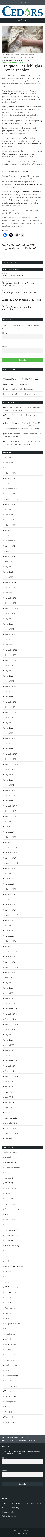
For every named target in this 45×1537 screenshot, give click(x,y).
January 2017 (9, 946)
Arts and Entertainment (12, 62)
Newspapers (9, 1282)
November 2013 (10, 1123)
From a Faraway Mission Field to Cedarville (19, 308)
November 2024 (10, 541)
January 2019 (9, 842)
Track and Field (10, 1396)
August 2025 (9, 504)
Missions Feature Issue (13, 1266)
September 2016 (11, 967)
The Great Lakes (10, 1386)
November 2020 (10, 754)
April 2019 (8, 827)
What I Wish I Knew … (14, 275)
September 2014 (11, 1076)
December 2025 (10, 483)
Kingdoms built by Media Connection (21, 300)
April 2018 (8, 879)
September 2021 (11, 712)
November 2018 (10, 853)
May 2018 (8, 873)
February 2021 (10, 738)
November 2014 (10, 1066)
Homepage (8, 1240)
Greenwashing (10, 1225)
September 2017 (11, 915)
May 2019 (8, 821)
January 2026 (9, 478)
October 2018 (10, 858)
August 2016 (9, 972)
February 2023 (10, 634)
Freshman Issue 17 (11, 1204)
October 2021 (10, 707)
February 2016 (10, 998)
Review (7, 1329)
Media (7, 1261)
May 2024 (8, 567)
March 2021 (9, 733)
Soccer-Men (9, 1339)
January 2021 (9, 743)
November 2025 (10, 489)
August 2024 (9, 556)
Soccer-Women (10, 1344)
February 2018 (10, 889)
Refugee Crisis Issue (12, 1324)
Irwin (7, 434)
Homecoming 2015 (12, 1235)
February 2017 (10, 941)
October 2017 (10, 910)
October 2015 (10, 1019)
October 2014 (10, 1071)
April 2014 (8, 1097)
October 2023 (10, 603)
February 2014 (10, 1107)
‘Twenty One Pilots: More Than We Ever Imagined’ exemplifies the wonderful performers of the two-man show (24, 426)
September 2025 (11, 499)
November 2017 (10, 905)
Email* (4, 346)
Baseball (7, 1157)
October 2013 (10, 1128)
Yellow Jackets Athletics (11, 1516)
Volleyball (8, 1412)
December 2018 (10, 847)
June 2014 (8, 1087)
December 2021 (10, 697)
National (7, 1272)
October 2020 (10, 759)
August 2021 (9, 717)
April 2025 (8, 515)
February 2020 (10, 790)
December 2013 (10, 1118)
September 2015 (11, 1024)
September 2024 (11, 551)
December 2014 (10, 1061)
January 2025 (9, 530)
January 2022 (9, 691)
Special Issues (9, 1360)
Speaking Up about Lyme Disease (19, 292)
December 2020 (10, 749)
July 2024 (8, 561)
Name (4, 333)
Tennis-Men (9, 1381)
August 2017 (9, 920)
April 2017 (8, 931)
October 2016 (10, 962)
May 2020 (8, 775)
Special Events (10, 1355)
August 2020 (9, 769)
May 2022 (8, 671)
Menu (24, 20)
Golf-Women (9, 1220)
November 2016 (10, 957)
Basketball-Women (12, 1168)
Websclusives (9, 1417)
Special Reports (10, 1365)
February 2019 (10, 837)
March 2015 (9, 1045)
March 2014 (9, 1102)
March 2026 (9, 468)
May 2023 (8, 619)
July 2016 (8, 977)
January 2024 (9, 587)
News (6, 1277)
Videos (7, 1407)
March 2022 (9, 681)
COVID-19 (8, 1183)
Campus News (10, 1178)
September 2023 (11, 608)
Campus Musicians (12, 1173)
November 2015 (10, 1014)
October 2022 (10, 655)
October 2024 (10, 546)
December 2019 (10, 801)
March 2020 (9, 785)
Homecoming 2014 (12, 1230)
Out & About (9, 1303)
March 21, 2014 (22, 60)
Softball (7, 1350)
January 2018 (9, 894)
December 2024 (10, 535)
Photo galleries (10, 1308)
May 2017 (8, 925)
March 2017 (9, 936)
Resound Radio (8, 1512)
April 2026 (8, 463)
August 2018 (9, 868)
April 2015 (8, 1040)
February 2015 (10, 1050)
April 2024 (8, 572)
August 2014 (9, 1081)
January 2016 (9, 1003)
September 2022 (11, 660)
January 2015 (9, 1055)
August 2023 (9, 613)
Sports (7, 1370)
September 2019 (11, 816)
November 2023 (10, 598)
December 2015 (10, 1009)
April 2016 (8, 988)
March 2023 (9, 629)
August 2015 (9, 1029)
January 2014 (9, 1113)
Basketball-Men (10, 1162)
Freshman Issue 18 (11, 1209)
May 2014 (8, 1092)
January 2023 (9, 639)
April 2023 (8, 624)
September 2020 (11, 764)
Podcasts (8, 1313)
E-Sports (7, 1194)
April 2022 (8, 676)
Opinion (7, 1298)
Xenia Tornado (10, 1422)
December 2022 (10, 645)
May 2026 (8, 457)
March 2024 (9, 577)
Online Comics (10, 1292)
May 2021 (8, 723)
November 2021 (10, 702)
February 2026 (10, 473)
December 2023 (10, 593)
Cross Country (10, 1188)
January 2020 (9, 795)
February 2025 (10, 525)
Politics (7, 1318)
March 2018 (9, 884)
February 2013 (10, 1139)
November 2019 (10, 806)
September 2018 (11, 863)
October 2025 (10, 494)
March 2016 (9, 993)
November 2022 (10, 650)
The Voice (8, 1391)
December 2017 (10, 899)
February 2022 (10, 686)
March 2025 (9, 520)
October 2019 (10, 811)
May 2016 (8, 983)
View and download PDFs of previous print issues (21, 1503)
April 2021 (8, 728)
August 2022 (9, 665)
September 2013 (11, 1133)
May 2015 (8, 1035)
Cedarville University (10, 1508)
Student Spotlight (11, 1376)
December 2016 (10, 951)
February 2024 (10, 582)
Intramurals (9, 1256)
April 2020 (8, 780)
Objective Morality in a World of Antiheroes (18, 284)
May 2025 (8, 509)
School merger (10, 1334)
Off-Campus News (11, 1287)
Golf (6, 1214)
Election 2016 (9, 1199)
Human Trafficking (11, 1246)
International (9, 1251)
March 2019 (9, 832)
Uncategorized (10, 1402)
